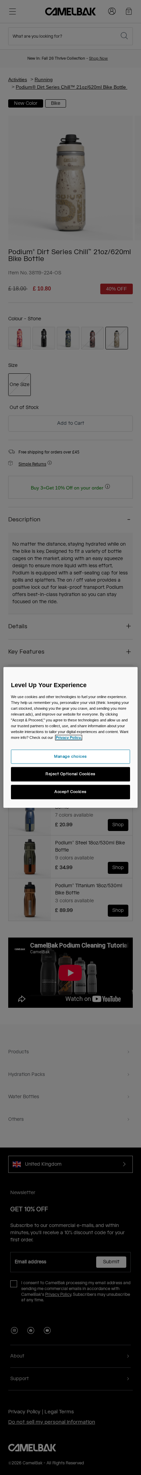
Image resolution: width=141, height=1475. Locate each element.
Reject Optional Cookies (70, 774)
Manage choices (70, 756)
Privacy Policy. (68, 738)
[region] (70, 737)
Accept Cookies (70, 792)
